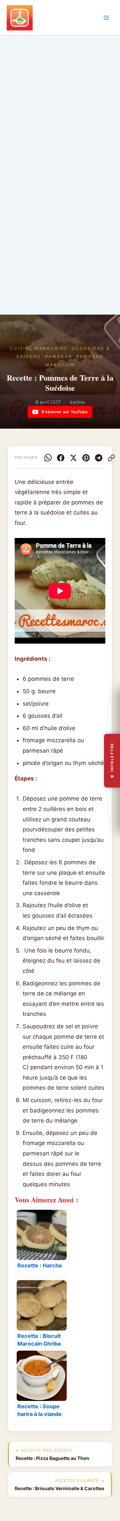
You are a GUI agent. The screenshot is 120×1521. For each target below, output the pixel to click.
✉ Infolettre (112, 760)
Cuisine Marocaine (39, 348)
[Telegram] (98, 457)
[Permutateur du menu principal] (106, 18)
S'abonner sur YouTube (64, 411)
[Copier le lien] (111, 457)
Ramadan (58, 356)
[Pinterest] (86, 457)
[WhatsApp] (48, 457)
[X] (73, 457)
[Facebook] (60, 457)
